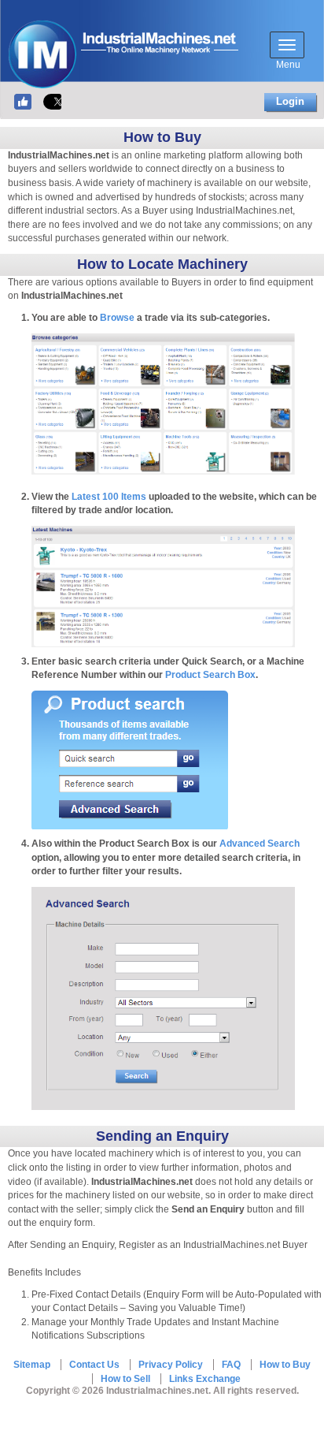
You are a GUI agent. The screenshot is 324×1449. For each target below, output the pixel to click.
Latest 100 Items (109, 496)
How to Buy (285, 1364)
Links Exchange (205, 1378)
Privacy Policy (170, 1364)
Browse (117, 317)
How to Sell (125, 1378)
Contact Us (94, 1364)
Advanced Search (259, 843)
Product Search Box (210, 674)
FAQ (231, 1364)
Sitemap (31, 1364)
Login (290, 101)
